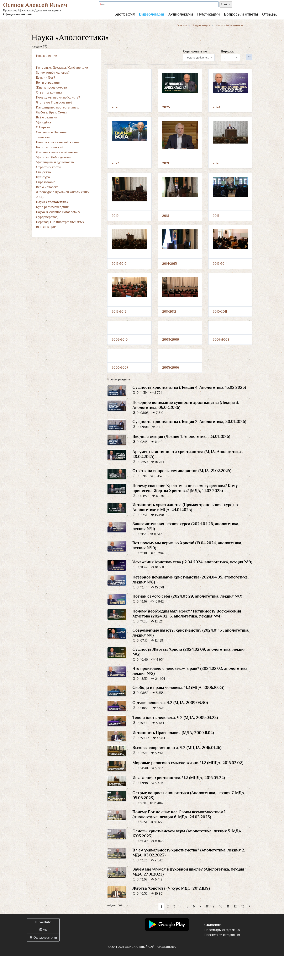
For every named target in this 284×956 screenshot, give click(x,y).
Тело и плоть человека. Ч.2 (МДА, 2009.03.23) (175, 717)
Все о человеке (47, 187)
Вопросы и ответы (241, 14)
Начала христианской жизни (57, 142)
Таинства (43, 137)
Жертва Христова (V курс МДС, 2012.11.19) (171, 888)
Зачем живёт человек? (53, 72)
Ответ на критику (49, 92)
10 (220, 906)
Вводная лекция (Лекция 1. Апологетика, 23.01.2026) (181, 436)
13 (242, 906)
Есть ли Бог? (45, 77)
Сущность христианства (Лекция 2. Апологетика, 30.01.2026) (189, 421)
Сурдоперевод (47, 217)
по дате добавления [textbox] (197, 57)
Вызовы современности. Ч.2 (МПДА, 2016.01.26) (176, 747)
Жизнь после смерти (51, 87)
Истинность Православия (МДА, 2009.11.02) (173, 732)
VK (44, 930)
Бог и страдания (48, 82)
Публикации (208, 14)
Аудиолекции (180, 14)
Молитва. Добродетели (53, 157)
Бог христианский (49, 147)
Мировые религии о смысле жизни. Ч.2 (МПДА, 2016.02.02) (187, 762)
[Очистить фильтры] (249, 57)
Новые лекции (46, 56)
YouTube (44, 922)
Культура (43, 177)
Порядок (227, 51)
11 (228, 906)
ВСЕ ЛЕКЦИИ (46, 227)
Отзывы (269, 14)
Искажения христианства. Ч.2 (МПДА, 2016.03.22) (178, 777)
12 (235, 906)
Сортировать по (195, 51)
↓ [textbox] (224, 57)
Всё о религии (46, 117)
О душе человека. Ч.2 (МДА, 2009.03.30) (170, 702)
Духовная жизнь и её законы (57, 152)
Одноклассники (45, 937)
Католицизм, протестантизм (57, 107)
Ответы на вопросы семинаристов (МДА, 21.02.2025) (181, 470)
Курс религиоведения (52, 207)
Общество (43, 172)
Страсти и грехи (48, 167)
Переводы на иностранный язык (60, 222)
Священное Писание (51, 132)
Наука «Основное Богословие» (58, 212)
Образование (45, 182)
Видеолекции (151, 14)
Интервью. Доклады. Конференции (62, 67)
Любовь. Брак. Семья (51, 112)
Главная (182, 25)
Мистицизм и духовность (55, 162)
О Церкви (43, 127)
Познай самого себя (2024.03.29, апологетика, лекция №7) (187, 596)
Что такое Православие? (54, 102)
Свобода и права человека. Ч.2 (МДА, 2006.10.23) (178, 687)
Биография (124, 14)
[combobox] (199, 57)
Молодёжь (44, 122)
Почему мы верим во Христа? (58, 97)
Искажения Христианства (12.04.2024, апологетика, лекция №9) (192, 562)
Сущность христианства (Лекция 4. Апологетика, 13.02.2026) (189, 387)
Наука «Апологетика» (52, 202)
